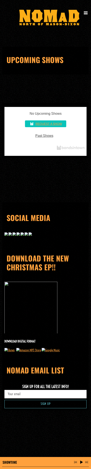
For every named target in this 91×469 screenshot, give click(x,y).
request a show (49, 123)
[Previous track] (75, 462)
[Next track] (86, 462)
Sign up (46, 404)
